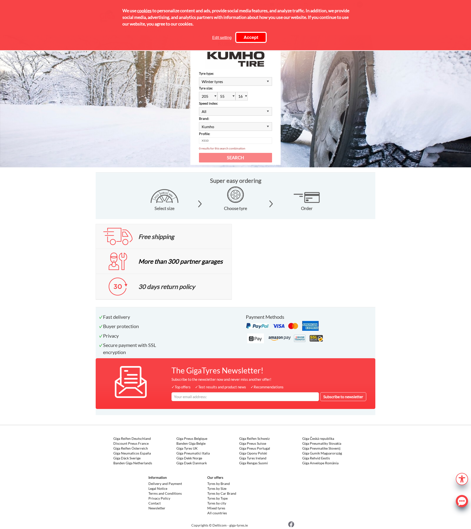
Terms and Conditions (165, 493)
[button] (462, 478)
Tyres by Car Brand (221, 493)
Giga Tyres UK (187, 448)
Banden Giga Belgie (191, 443)
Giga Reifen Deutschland (132, 438)
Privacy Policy (159, 498)
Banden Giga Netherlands (132, 463)
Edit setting (222, 37)
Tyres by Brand (218, 483)
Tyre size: (206, 88)
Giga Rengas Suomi (253, 463)
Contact (154, 503)
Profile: (204, 134)
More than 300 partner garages (180, 261)
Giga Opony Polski (253, 453)
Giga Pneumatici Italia (193, 453)
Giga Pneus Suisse (252, 443)
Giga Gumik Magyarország (322, 453)
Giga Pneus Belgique (191, 438)
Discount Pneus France (131, 443)
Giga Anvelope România (320, 463)
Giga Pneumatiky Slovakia (321, 443)
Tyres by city (216, 503)
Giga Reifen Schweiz (254, 438)
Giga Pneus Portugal (254, 448)
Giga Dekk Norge (189, 458)
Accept (251, 37)
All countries (217, 513)
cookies (144, 10)
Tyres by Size (216, 488)
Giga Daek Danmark (191, 463)
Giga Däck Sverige (127, 458)
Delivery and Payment (165, 483)
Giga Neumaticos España (132, 453)
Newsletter (156, 508)
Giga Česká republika (318, 438)
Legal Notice (157, 488)
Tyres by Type (217, 498)
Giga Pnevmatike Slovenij (321, 448)
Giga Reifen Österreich (130, 448)
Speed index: (208, 103)
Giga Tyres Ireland (252, 458)
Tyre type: (206, 73)
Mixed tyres (216, 508)
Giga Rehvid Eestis (316, 458)
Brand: (204, 118)
